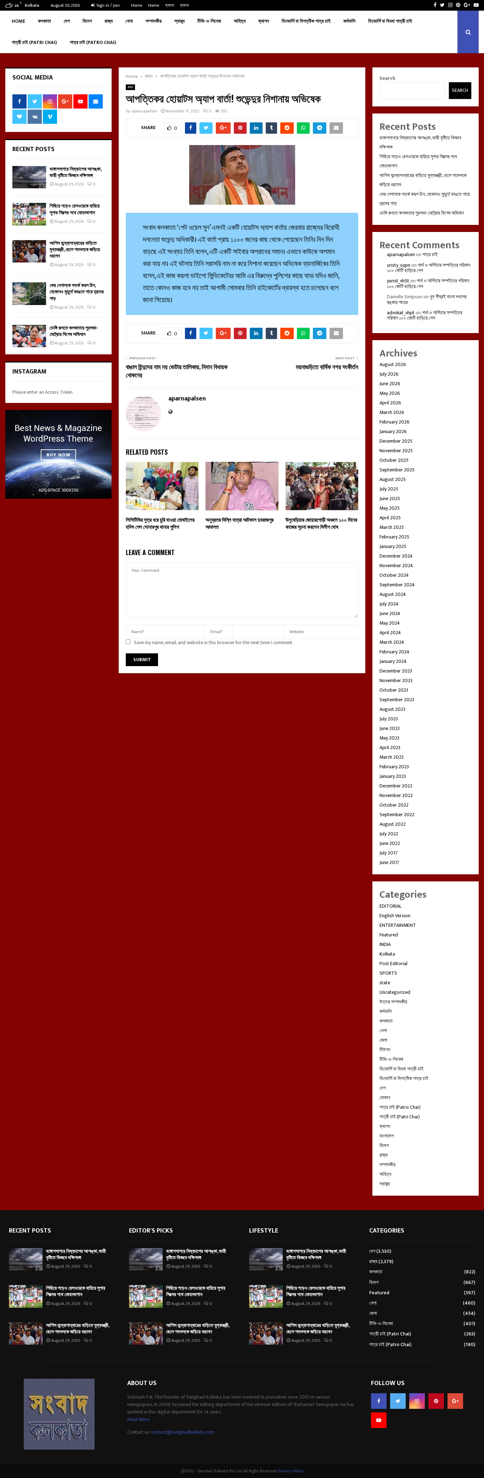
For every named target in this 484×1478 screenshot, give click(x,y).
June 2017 (389, 862)
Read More (138, 1419)
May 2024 (389, 623)
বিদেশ (87, 21)
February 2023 (394, 767)
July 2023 (388, 719)
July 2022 (388, 834)
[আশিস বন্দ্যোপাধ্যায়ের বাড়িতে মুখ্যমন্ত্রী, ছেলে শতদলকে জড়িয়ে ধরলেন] (29, 251)
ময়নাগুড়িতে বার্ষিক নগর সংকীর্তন (327, 367)
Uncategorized (394, 992)
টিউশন (384, 1050)
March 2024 (391, 642)
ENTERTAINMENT (397, 925)
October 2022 (394, 805)
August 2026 (392, 364)
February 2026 (394, 422)
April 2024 (390, 633)
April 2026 (390, 403)
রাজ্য (109, 21)
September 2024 (397, 585)
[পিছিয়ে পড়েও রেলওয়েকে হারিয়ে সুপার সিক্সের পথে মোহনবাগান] (29, 214)
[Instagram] (417, 1401)
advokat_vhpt (401, 313)
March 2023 (391, 757)
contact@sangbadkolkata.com (182, 1432)
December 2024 (396, 556)
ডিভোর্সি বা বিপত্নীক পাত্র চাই (306, 21)
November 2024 (396, 565)
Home (136, 5)
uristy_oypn (398, 265)
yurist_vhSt (398, 281)
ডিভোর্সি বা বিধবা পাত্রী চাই (390, 21)
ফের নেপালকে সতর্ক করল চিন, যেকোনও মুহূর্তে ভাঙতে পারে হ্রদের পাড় (77, 291)
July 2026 (389, 374)
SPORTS (388, 973)
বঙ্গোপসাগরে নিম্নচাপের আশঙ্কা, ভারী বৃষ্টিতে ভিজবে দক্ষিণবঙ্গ (75, 172)
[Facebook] (379, 1401)
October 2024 (394, 575)
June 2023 (389, 728)
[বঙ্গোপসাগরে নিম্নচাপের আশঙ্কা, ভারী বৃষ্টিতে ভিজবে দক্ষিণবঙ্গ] (29, 177)
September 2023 (396, 700)
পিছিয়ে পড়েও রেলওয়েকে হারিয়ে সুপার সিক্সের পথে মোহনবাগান (75, 209)
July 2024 (389, 604)
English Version (394, 916)
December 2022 (395, 786)
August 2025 (392, 479)
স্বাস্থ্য (179, 21)
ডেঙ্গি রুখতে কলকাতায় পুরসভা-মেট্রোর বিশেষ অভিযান (74, 331)
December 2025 (395, 441)
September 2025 (397, 470)
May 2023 (389, 738)
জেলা (383, 1040)
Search (387, 78)
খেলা (129, 21)
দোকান (384, 1098)
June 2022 (389, 843)
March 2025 (391, 527)
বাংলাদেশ (386, 1136)
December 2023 (395, 671)
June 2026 (389, 384)
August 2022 (392, 824)
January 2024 (393, 661)
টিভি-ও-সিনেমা (209, 21)
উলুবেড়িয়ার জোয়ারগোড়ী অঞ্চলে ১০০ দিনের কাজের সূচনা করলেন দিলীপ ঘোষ (321, 524)
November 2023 (395, 680)
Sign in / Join (107, 5)
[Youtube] (379, 1420)
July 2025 (388, 489)
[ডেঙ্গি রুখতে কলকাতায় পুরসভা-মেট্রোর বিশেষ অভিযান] (29, 336)
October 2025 (394, 460)
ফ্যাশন (169, 5)
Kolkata (387, 954)
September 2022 (397, 814)
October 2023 (393, 690)
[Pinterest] (436, 1401)
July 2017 (388, 853)
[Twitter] (398, 1401)
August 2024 (392, 594)
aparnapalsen (144, 111)
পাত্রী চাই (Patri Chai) (34, 42)
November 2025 (396, 451)
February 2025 (394, 537)
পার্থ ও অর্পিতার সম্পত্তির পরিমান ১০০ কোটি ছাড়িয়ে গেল (428, 268)
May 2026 (389, 393)
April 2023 (389, 747)
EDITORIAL (390, 906)
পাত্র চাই (430, 254)
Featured (388, 935)
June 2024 (389, 613)
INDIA (385, 944)
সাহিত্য (240, 21)
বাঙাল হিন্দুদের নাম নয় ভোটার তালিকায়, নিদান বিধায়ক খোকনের (176, 371)
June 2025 (389, 498)
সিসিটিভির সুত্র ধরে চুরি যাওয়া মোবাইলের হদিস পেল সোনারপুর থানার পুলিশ (160, 524)
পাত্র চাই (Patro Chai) (93, 42)
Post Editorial (393, 963)
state (384, 983)
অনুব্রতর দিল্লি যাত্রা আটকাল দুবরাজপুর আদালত (240, 524)
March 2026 (391, 412)
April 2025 (390, 518)
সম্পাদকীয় (154, 21)
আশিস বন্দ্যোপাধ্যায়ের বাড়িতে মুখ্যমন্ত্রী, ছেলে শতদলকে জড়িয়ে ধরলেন (75, 249)
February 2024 (394, 652)
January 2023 (392, 776)
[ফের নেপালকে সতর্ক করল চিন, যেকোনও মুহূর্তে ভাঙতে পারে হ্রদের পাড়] (29, 293)
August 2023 (392, 709)
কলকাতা (44, 21)
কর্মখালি (349, 21)
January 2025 (392, 546)
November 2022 (396, 795)
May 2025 (389, 508)
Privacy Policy (291, 1470)
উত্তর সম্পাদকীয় (393, 1002)
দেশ (67, 21)
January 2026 (393, 431)
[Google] (455, 1401)
